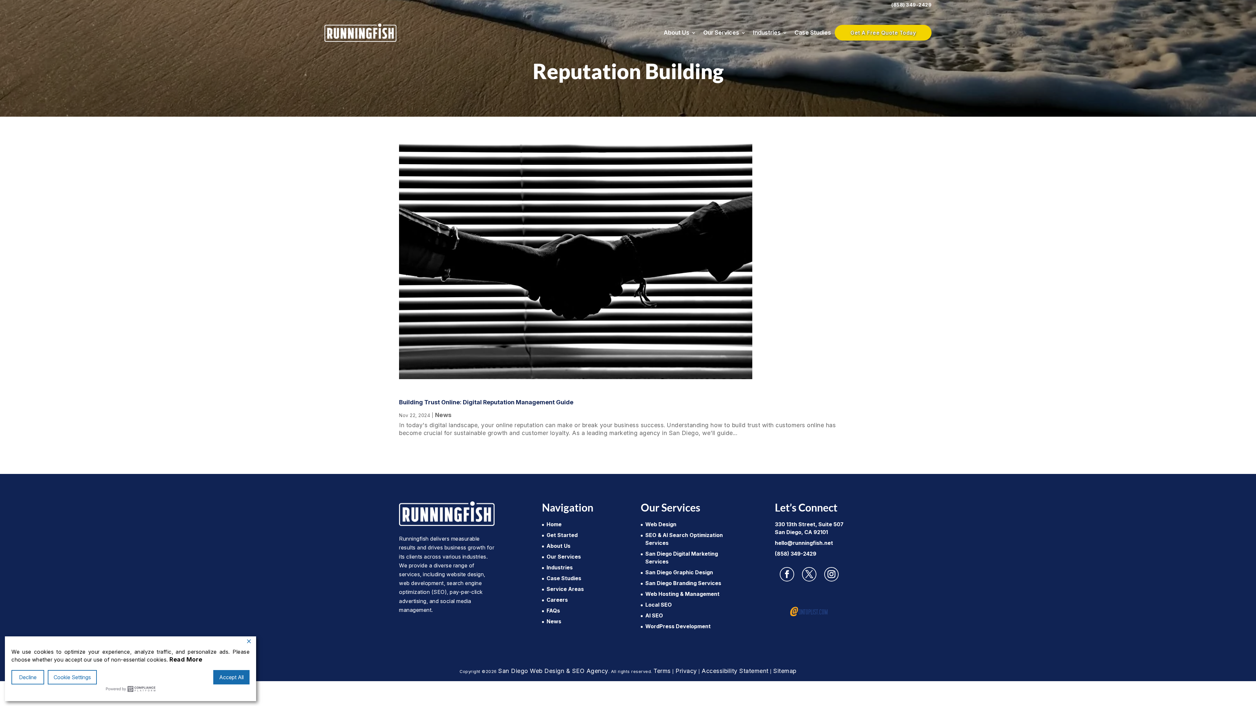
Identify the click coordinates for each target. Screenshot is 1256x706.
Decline (28, 677)
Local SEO (658, 604)
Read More (185, 659)
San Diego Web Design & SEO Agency (553, 670)
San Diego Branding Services (683, 583)
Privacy (686, 670)
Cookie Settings (72, 677)
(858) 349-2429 (911, 5)
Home (554, 524)
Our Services (721, 32)
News (443, 415)
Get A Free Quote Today (883, 32)
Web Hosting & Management (682, 594)
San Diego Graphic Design (679, 572)
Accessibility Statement (735, 670)
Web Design (660, 524)
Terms (662, 670)
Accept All (231, 677)
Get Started (562, 535)
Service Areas (565, 589)
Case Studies (812, 32)
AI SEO (654, 615)
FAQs (553, 610)
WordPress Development (678, 626)
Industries (767, 32)
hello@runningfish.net (804, 543)
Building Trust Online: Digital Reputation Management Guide (486, 402)
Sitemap (784, 670)
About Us (676, 32)
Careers (557, 600)
